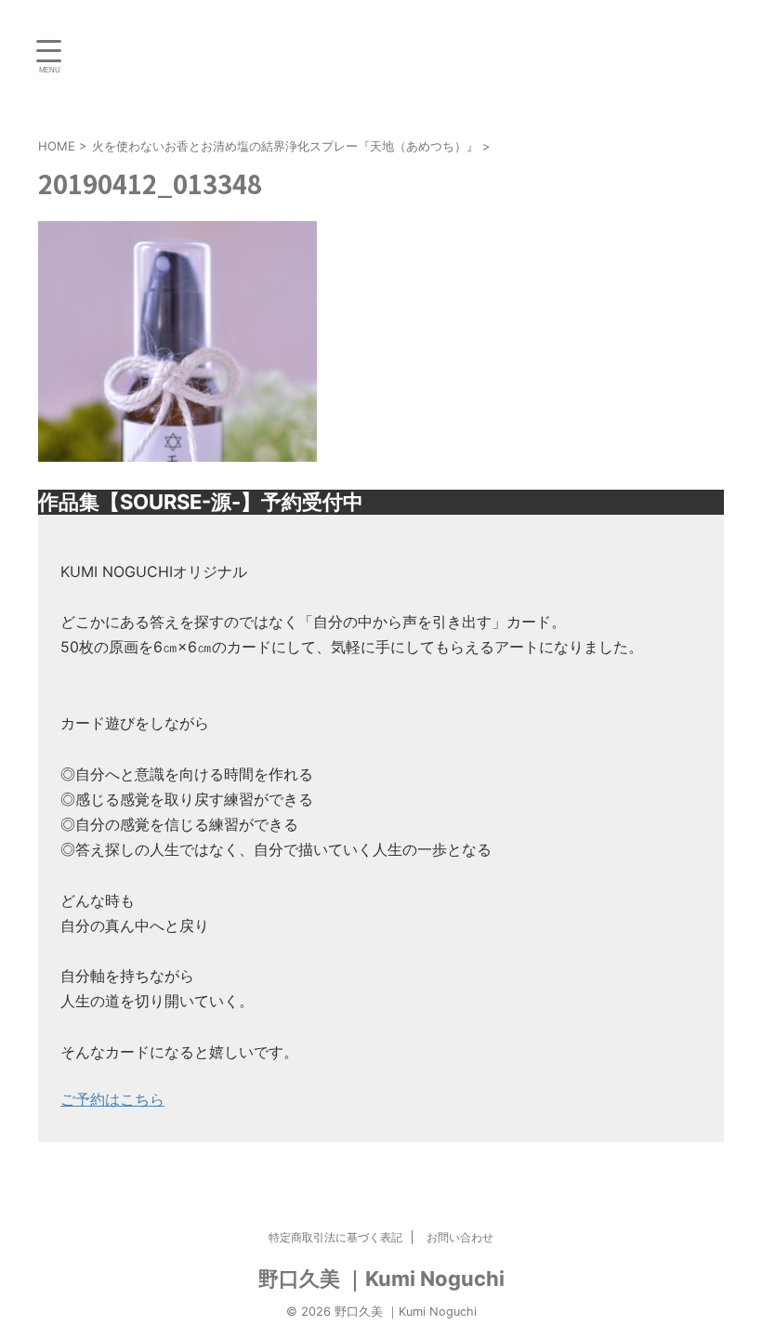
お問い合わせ (460, 1237)
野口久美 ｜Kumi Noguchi (381, 1278)
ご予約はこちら (112, 1099)
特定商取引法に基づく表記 (335, 1237)
